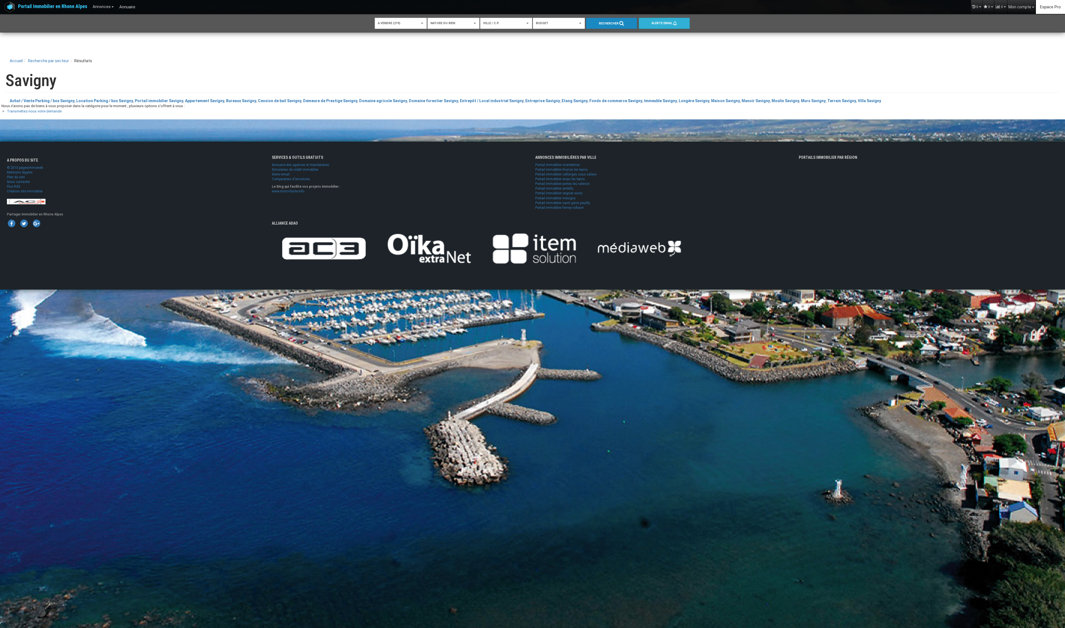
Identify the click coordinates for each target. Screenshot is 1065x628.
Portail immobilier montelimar (557, 165)
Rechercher (609, 23)
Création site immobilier (25, 191)
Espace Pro (1050, 6)
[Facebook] (11, 223)
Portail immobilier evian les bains (560, 179)
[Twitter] (23, 223)
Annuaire (127, 6)
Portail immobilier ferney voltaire (559, 208)
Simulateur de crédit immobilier (295, 170)
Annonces (102, 6)
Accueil (16, 61)
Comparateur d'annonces (291, 179)
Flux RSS (13, 187)
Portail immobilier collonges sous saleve (565, 174)
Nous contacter (18, 182)
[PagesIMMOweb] (26, 201)
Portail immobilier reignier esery (558, 193)
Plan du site (16, 177)
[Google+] (36, 223)
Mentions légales (20, 172)
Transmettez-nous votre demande (34, 111)
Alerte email (662, 23)
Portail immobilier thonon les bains (561, 170)
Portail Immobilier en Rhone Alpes (52, 6)
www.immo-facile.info (288, 191)
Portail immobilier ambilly (554, 188)
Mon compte (1020, 7)
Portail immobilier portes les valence (562, 184)
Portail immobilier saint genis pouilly (562, 203)
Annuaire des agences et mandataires (300, 165)
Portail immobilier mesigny (555, 198)
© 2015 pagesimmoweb (25, 168)
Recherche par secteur (48, 61)
